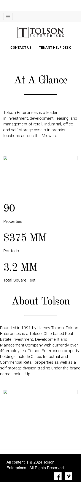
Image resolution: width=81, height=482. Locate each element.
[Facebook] (58, 476)
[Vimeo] (68, 476)
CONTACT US (21, 48)
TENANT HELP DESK (55, 48)
